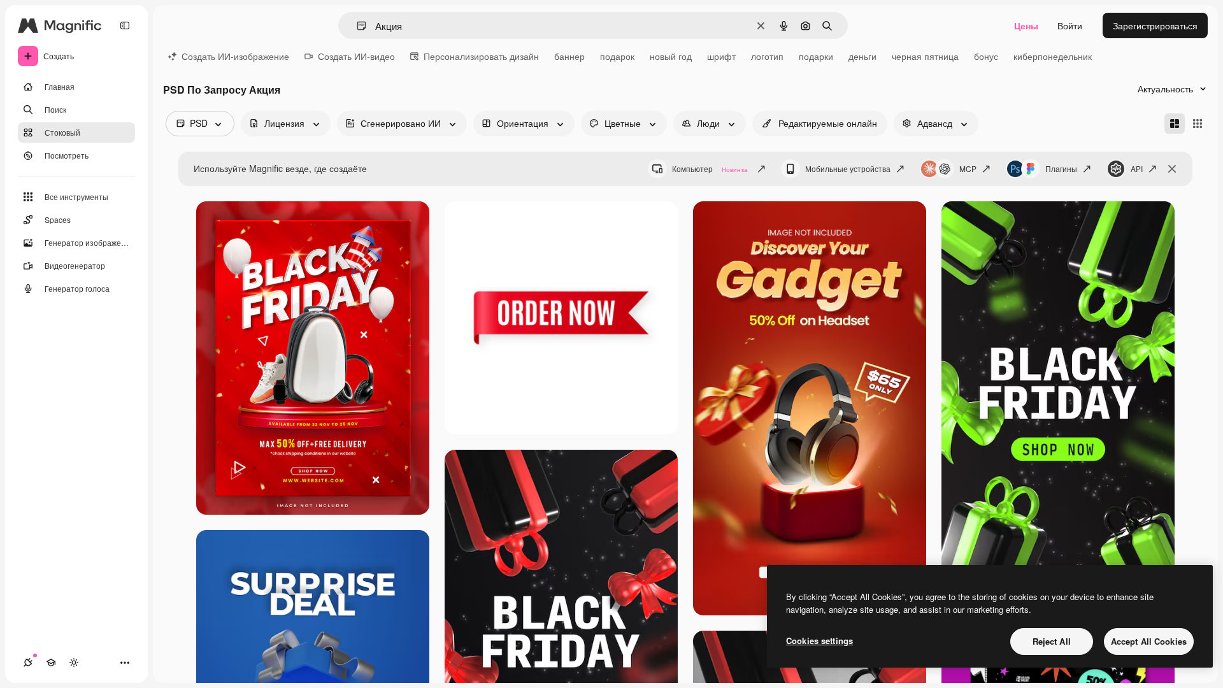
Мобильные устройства (847, 168)
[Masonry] (1174, 123)
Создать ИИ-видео (356, 56)
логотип (767, 56)
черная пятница (925, 56)
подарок (617, 56)
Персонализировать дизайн (481, 56)
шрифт (721, 56)
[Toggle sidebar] (125, 25)
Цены (1026, 25)
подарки (816, 56)
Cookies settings (819, 640)
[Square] (1197, 123)
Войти (1069, 25)
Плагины (1061, 168)
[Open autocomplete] (356, 26)
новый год (671, 56)
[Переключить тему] (74, 662)
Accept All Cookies (1149, 641)
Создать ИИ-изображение (235, 56)
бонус (986, 56)
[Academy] (51, 662)
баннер (569, 56)
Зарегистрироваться (1155, 25)
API (1137, 168)
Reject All (1052, 641)
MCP (967, 168)
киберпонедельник (1052, 56)
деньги (862, 56)
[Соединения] (28, 662)
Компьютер (710, 168)
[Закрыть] (1172, 169)
